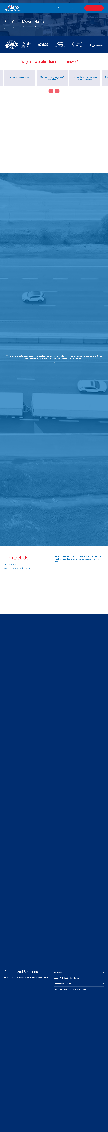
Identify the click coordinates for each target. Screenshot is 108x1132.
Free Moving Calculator (94, 8)
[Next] (57, 91)
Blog (71, 8)
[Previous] (50, 91)
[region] (54, 78)
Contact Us (78, 8)
